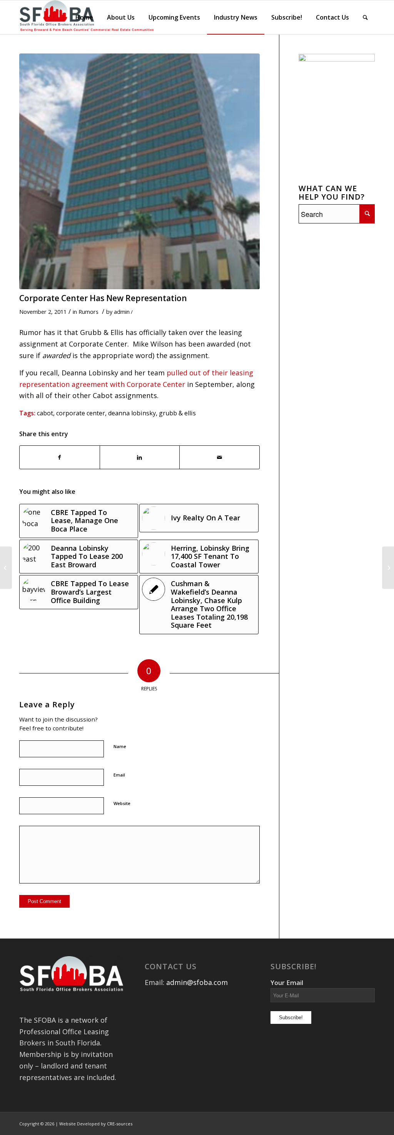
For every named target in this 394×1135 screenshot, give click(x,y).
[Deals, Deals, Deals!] (388, 568)
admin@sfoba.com (197, 982)
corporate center (80, 413)
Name (120, 746)
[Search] (365, 17)
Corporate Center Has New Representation (103, 298)
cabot (45, 413)
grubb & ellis (177, 413)
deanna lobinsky (132, 413)
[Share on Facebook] (60, 457)
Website (122, 803)
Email (119, 775)
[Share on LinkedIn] (140, 457)
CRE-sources (119, 1124)
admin (122, 311)
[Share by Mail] (219, 457)
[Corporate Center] (139, 171)
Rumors (88, 311)
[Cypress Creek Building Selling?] (6, 568)
